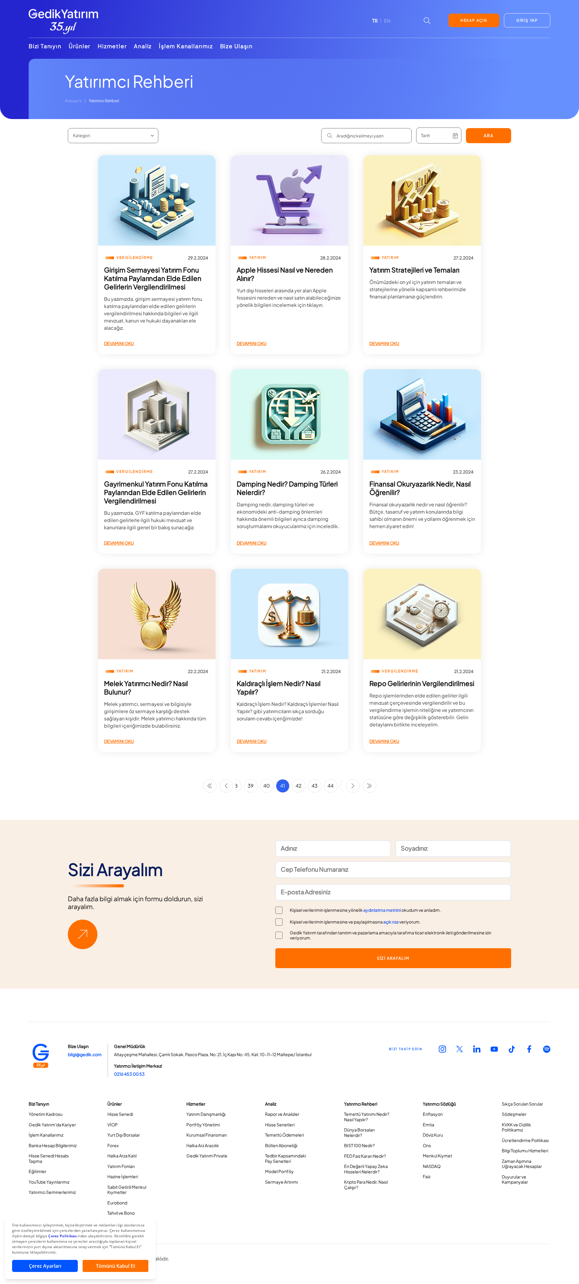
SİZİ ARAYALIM (393, 958)
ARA (489, 135)
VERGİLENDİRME (134, 257)
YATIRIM (257, 257)
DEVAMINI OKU (119, 343)
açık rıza (391, 921)
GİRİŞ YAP (527, 20)
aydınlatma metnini (382, 910)
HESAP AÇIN (473, 20)
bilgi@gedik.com (85, 1054)
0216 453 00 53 (129, 1074)
